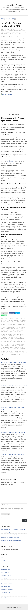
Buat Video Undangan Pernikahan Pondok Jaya (11, 532)
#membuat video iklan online (14, 335)
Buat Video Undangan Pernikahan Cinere (10, 537)
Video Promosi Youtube (6, 595)
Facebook (12, 313)
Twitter (18, 313)
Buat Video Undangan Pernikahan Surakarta (11, 540)
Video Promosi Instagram (19, 32)
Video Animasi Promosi (7, 30)
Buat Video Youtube (10, 18)
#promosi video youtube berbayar (16, 342)
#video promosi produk (17, 351)
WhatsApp (5, 315)
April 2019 (3, 560)
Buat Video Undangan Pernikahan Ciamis (13, 454)
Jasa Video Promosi (14, 5)
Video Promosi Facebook (6, 580)
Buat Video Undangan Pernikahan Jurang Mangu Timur (13, 529)
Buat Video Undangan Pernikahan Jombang (13, 362)
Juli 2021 (3, 557)
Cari (2, 517)
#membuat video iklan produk (9, 337)
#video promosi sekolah (7, 352)
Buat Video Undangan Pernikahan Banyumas (14, 385)
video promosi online (7, 33)
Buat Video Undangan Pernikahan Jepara (13, 432)
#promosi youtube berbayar (9, 345)
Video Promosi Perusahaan (7, 589)
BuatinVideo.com (5, 39)
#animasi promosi (9, 318)
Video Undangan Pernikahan (7, 597)
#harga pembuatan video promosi (16, 324)
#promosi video (11, 341)
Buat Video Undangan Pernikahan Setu (9, 534)
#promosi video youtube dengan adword (12, 344)
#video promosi (18, 350)
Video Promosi (18, 30)
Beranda (2, 18)
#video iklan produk (6, 350)
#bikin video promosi (12, 320)
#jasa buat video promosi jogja (16, 327)
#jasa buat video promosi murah (10, 328)
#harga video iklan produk (8, 325)
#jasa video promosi (12, 333)
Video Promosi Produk (14, 35)
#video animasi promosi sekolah (16, 348)
